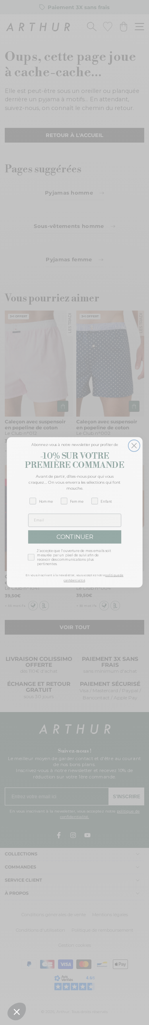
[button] (16, 1011)
